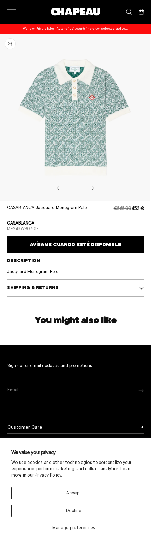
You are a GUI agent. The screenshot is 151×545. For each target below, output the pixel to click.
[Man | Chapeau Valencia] (75, 12)
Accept (73, 493)
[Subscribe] (141, 390)
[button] (11, 12)
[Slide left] (58, 188)
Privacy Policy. (48, 475)
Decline (73, 510)
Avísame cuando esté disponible (75, 244)
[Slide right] (93, 188)
